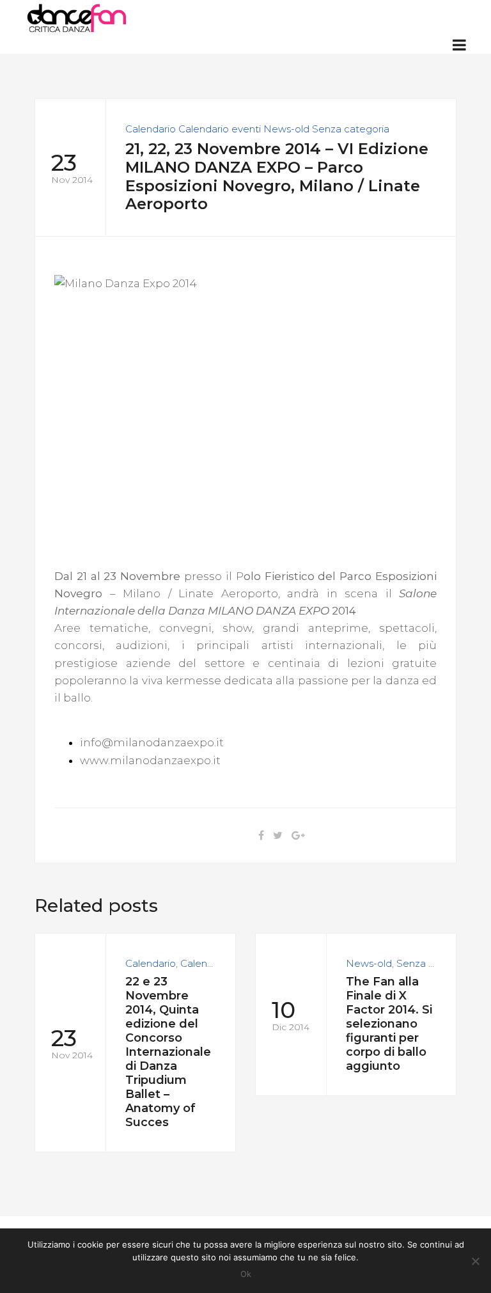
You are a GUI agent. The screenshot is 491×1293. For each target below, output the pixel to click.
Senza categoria (350, 129)
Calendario (150, 129)
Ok (245, 1274)
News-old (286, 129)
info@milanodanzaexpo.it (152, 742)
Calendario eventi (219, 129)
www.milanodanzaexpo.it (150, 760)
